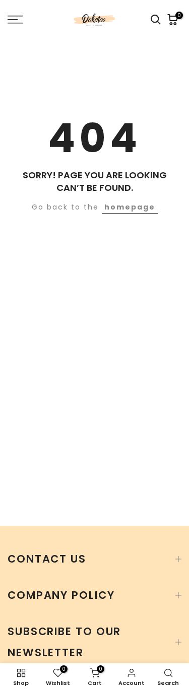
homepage (129, 207)
